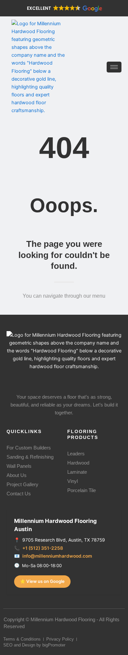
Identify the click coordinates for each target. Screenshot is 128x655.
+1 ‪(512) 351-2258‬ (42, 548)
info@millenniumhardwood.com (57, 556)
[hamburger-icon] (114, 67)
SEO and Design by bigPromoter (34, 645)
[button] (64, 8)
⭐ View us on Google (42, 581)
